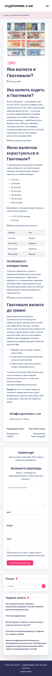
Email (10, 525)
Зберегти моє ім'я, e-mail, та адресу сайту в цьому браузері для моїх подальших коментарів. (26, 554)
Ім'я (9, 512)
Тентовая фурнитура (16, 615)
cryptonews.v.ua (19, 6)
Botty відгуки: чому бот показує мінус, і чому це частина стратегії (25, 623)
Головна (6, 15)
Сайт (9, 539)
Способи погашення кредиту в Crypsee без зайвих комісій (25, 632)
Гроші (11, 63)
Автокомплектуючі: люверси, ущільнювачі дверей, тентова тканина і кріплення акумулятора (25, 607)
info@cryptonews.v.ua (25, 413)
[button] (19, 419)
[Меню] (47, 6)
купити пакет (26, 671)
